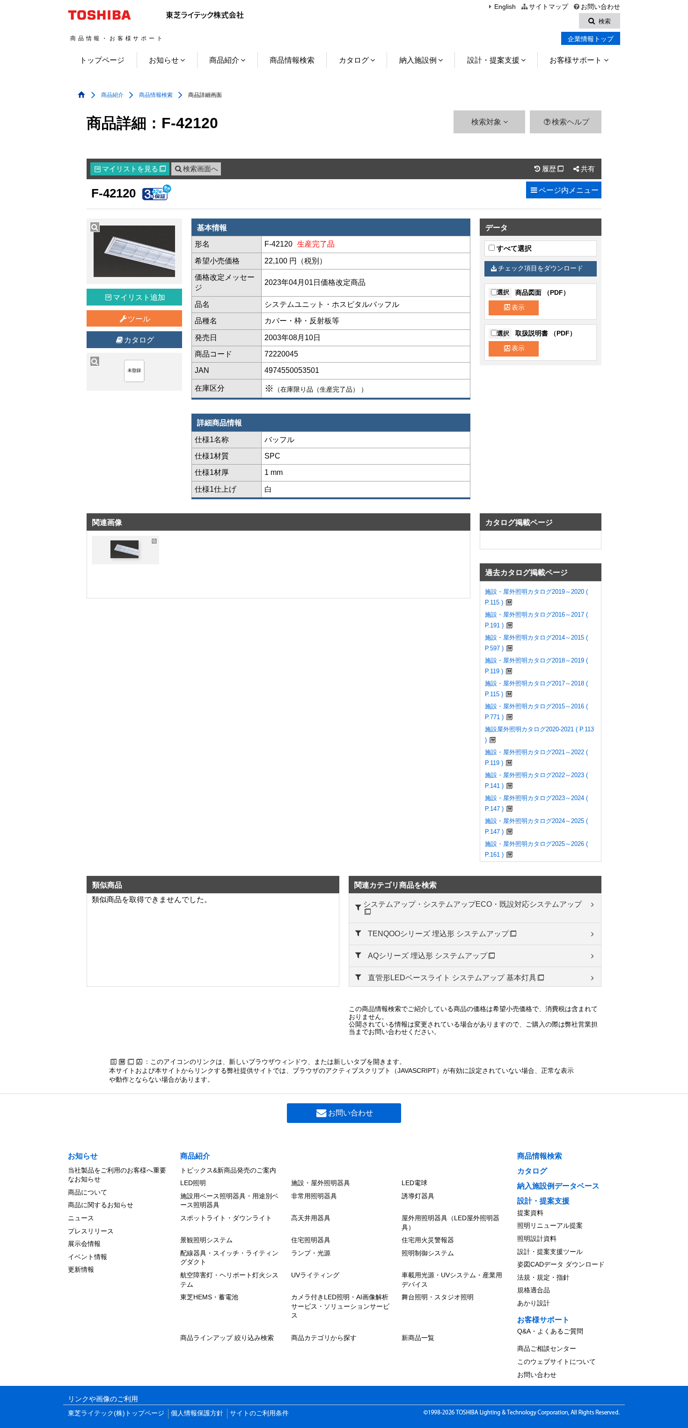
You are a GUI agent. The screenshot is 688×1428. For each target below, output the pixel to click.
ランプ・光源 (310, 1253)
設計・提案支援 (493, 60)
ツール (139, 319)
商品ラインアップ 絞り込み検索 (227, 1337)
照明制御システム (428, 1253)
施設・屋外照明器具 (320, 1183)
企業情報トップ (591, 39)
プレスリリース (91, 1231)
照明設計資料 (536, 1238)
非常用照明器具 (314, 1196)
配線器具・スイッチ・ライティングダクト (229, 1257)
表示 (518, 307)
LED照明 (193, 1183)
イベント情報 (87, 1256)
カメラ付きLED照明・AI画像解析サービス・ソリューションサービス (340, 1306)
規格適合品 (533, 1290)
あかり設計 (533, 1303)
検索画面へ (200, 169)
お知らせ (164, 60)
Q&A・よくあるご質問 (550, 1331)
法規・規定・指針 (543, 1277)
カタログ (354, 60)
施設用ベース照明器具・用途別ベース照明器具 (229, 1200)
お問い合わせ (600, 6)
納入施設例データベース (558, 1186)
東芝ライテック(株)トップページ (116, 1413)
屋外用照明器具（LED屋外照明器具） (450, 1222)
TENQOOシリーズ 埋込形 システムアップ (438, 934)
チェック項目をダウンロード (540, 268)
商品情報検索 (292, 60)
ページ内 (569, 190)
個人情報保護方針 (197, 1413)
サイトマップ (548, 6)
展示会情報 (84, 1243)
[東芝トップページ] (101, 15)
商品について (87, 1192)
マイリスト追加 (139, 297)
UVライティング (315, 1275)
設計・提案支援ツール (550, 1251)
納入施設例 (418, 60)
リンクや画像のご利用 (103, 1399)
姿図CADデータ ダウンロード (561, 1264)
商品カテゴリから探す (324, 1337)
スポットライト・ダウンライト (226, 1218)
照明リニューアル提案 (550, 1225)
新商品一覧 (418, 1337)
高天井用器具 (310, 1218)
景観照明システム (206, 1240)
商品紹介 (224, 60)
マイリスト (134, 169)
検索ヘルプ (570, 122)
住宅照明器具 (310, 1240)
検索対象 (487, 122)
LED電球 (414, 1183)
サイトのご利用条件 (259, 1413)
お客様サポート (575, 60)
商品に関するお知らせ (100, 1205)
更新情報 (81, 1269)
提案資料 (530, 1213)
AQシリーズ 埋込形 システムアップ (427, 956)
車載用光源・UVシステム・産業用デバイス (452, 1279)
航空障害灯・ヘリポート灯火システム (229, 1279)
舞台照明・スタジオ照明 (438, 1297)
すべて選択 (513, 248)
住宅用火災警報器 (428, 1240)
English (505, 6)
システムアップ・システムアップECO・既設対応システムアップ (472, 904)
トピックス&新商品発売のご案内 (228, 1170)
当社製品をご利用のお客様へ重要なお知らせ (117, 1174)
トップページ (102, 60)
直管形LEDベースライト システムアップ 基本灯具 (452, 978)
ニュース (81, 1218)
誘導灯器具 (418, 1196)
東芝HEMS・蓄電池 (209, 1297)
